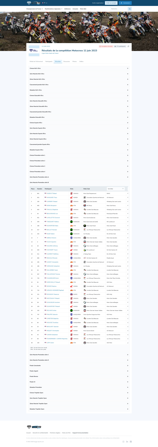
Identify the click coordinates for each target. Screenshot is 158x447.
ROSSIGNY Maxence (53, 294)
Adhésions (67, 9)
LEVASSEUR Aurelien (53, 302)
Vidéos (81, 61)
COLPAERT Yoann (52, 250)
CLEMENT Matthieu (53, 254)
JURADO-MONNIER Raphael (55, 290)
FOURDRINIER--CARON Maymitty (57, 339)
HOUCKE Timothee (52, 322)
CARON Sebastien (52, 335)
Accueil (28, 433)
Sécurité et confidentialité (40, 433)
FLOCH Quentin (51, 242)
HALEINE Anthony (52, 246)
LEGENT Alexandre (52, 262)
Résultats (58, 61)
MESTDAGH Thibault (53, 298)
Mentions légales (55, 433)
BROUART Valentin (53, 327)
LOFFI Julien (50, 343)
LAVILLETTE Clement (53, 218)
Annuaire (75, 9)
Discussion (66, 61)
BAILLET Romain (52, 230)
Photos (74, 61)
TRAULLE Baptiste (52, 209)
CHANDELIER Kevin (53, 278)
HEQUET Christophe (53, 331)
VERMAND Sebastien (53, 266)
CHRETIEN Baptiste (53, 318)
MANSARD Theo (52, 197)
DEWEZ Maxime (51, 286)
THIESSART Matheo (53, 222)
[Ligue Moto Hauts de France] (34, 51)
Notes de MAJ (66, 433)
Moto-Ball (83, 9)
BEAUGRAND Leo (52, 214)
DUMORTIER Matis (52, 226)
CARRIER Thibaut (52, 201)
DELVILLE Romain (52, 258)
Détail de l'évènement (36, 61)
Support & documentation (80, 433)
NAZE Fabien (50, 234)
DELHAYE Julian (51, 310)
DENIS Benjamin (52, 205)
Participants (48, 61)
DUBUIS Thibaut (52, 193)
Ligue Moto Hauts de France (50, 53)
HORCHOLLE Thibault (53, 282)
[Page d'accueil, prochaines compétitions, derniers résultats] (33, 3)
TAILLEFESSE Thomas (53, 274)
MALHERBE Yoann (52, 270)
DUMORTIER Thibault (53, 306)
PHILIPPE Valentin (52, 314)
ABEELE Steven (51, 238)
